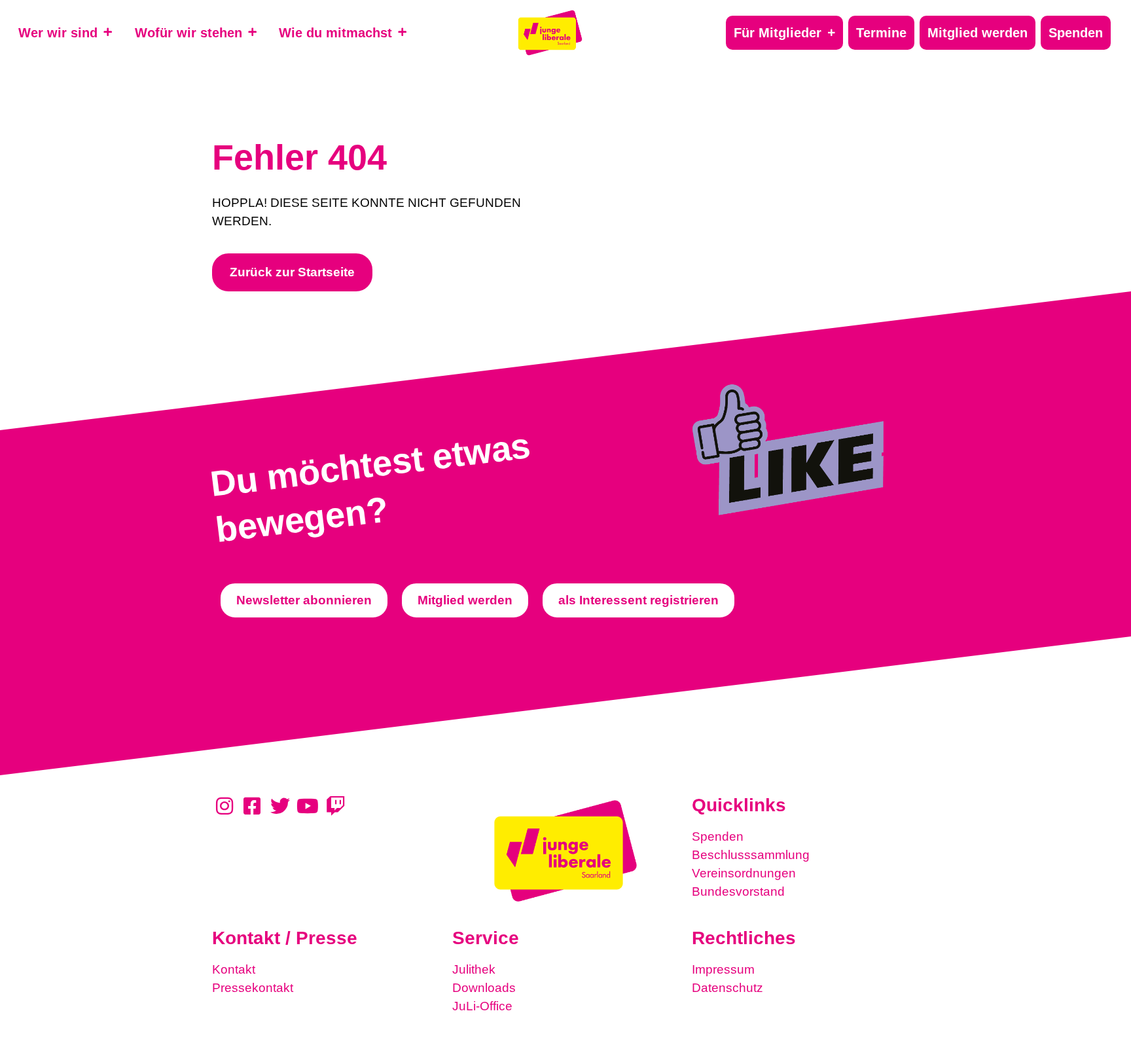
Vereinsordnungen (744, 873)
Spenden (718, 836)
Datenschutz (727, 988)
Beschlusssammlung (751, 855)
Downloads (484, 988)
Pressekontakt (252, 988)
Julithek (473, 969)
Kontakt (233, 969)
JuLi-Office (482, 1006)
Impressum (723, 969)
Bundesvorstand (738, 891)
